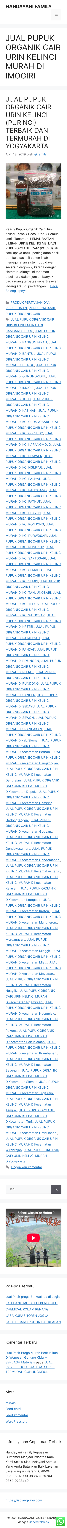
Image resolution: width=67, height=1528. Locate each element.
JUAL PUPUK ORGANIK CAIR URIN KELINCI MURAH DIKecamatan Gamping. (32, 797)
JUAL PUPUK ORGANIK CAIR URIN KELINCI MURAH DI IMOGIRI (33, 382)
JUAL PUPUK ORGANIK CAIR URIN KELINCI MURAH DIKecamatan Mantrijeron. (33, 916)
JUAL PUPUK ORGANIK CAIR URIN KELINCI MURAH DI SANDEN (33, 689)
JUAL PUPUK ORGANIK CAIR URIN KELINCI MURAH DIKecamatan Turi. (30, 1115)
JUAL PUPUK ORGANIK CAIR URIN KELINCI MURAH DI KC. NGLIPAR (33, 461)
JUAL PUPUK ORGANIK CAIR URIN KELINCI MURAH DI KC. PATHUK (33, 495)
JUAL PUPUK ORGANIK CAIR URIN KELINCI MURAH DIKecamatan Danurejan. (32, 774)
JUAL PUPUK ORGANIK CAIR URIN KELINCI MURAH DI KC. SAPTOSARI (33, 552)
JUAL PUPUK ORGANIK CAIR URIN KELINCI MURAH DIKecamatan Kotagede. (31, 894)
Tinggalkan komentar (26, 1167)
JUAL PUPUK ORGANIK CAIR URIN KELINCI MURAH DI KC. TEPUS (33, 598)
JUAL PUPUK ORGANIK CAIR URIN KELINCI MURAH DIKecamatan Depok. (32, 786)
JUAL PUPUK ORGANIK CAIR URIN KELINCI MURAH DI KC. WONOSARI (33, 609)
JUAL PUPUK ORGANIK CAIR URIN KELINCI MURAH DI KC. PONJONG (33, 518)
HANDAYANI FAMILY (29, 6)
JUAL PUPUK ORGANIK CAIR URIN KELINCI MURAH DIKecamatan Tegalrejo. (32, 1087)
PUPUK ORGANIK (42, 308)
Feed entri (13, 1409)
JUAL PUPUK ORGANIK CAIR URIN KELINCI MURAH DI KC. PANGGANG (33, 484)
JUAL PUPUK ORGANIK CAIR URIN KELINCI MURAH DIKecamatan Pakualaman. (30, 1036)
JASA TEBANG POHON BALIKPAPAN (33, 1322)
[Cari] (56, 1189)
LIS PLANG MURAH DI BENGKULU (32, 1303)
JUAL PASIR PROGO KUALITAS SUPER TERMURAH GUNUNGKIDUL (30, 1367)
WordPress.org (17, 1421)
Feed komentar (17, 1415)
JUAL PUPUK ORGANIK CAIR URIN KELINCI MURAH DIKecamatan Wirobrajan (32, 1144)
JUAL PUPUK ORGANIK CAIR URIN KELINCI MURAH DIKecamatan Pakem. (32, 1024)
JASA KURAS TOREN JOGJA (27, 1316)
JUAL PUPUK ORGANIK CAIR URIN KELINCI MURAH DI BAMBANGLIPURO (30, 325)
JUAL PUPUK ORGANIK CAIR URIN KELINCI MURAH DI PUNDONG (31, 677)
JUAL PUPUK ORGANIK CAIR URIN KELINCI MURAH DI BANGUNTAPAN (30, 336)
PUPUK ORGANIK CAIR (23, 314)
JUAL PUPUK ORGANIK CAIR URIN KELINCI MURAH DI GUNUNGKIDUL (31, 370)
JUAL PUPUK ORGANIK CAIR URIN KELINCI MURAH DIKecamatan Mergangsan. (32, 933)
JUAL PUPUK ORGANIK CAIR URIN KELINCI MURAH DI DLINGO (31, 359)
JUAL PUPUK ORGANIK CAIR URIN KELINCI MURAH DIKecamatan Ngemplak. (33, 1007)
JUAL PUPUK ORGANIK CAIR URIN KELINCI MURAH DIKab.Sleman (33, 734)
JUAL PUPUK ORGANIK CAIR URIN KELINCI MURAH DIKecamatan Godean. (29, 825)
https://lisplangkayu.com (24, 1500)
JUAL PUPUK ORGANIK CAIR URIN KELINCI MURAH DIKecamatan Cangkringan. (33, 757)
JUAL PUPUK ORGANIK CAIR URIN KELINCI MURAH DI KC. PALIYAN (33, 473)
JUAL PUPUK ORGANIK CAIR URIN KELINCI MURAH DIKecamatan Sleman (31, 1076)
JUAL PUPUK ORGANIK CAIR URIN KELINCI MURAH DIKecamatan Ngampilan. (30, 996)
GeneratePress (39, 1522)
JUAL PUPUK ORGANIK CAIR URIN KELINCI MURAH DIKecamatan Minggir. (28, 945)
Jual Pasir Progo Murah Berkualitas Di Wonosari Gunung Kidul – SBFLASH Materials (32, 1357)
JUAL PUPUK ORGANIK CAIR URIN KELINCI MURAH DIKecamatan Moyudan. (33, 968)
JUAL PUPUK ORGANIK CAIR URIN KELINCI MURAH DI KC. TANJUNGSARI (33, 586)
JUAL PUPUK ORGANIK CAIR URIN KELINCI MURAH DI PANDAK (33, 643)
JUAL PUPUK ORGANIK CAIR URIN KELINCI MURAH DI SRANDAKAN (31, 723)
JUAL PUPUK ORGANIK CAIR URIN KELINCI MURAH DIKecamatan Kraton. (33, 905)
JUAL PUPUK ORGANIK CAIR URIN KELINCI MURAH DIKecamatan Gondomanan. (33, 854)
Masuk (10, 1402)
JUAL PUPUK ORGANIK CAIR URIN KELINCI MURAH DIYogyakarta (32, 1155)
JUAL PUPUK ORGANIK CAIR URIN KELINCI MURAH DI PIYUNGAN (31, 655)
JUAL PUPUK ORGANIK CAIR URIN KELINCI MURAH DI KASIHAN (29, 404)
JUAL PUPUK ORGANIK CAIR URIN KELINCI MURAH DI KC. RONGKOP (33, 541)
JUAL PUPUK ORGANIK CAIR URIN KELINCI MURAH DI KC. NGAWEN (33, 450)
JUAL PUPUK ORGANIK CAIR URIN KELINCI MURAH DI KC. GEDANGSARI (32, 416)
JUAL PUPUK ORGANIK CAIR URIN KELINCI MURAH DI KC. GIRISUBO (33, 427)
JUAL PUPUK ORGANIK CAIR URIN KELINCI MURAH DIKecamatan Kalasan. (32, 882)
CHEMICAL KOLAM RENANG (27, 1309)
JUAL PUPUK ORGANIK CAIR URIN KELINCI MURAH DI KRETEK (33, 620)
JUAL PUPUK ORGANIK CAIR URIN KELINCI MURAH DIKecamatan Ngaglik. (32, 985)
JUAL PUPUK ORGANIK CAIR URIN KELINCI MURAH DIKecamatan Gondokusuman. (32, 842)
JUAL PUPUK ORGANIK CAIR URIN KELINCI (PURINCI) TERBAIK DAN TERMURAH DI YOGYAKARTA (28, 122)
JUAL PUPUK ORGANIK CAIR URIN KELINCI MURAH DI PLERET (33, 666)
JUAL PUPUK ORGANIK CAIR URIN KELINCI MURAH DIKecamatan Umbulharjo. (31, 1127)
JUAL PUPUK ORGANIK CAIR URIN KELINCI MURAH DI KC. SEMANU (33, 564)
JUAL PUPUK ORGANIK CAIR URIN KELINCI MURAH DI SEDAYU (32, 700)
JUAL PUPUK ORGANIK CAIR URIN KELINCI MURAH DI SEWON (31, 712)
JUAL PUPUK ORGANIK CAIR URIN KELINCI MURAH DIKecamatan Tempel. (32, 1104)
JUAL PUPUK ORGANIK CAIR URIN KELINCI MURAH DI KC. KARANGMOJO (33, 438)
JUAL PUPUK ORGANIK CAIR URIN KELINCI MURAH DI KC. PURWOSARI (33, 530)
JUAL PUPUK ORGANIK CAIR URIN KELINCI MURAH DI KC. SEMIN (33, 575)
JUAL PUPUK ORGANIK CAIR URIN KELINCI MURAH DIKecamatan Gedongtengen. (32, 814)
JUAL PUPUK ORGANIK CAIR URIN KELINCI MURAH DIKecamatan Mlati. (33, 956)
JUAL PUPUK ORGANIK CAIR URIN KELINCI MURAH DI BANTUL (33, 348)
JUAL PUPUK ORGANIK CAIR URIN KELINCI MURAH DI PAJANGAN (31, 632)
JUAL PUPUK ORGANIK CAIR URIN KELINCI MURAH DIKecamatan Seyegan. (32, 1064)
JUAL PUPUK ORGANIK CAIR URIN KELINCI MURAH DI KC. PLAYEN (33, 507)
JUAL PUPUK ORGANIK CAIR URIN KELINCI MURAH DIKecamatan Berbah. (33, 746)
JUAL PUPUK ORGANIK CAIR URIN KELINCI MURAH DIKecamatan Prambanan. (33, 1047)
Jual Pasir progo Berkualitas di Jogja (33, 1297)
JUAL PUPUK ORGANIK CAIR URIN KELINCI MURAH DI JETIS (31, 393)
